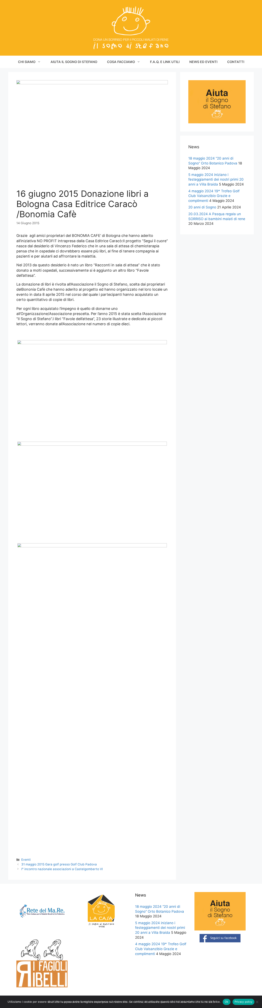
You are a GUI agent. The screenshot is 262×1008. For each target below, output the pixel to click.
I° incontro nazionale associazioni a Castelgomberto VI (62, 869)
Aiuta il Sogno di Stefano (74, 62)
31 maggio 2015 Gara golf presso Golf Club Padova (59, 864)
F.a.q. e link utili (165, 62)
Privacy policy (244, 1001)
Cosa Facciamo (121, 62)
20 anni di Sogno (202, 207)
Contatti (235, 62)
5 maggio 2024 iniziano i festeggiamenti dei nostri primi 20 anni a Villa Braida (216, 180)
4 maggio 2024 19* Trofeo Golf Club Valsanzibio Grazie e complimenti (213, 196)
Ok (226, 1001)
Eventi (26, 860)
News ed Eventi (203, 62)
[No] (257, 1002)
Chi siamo (26, 62)
